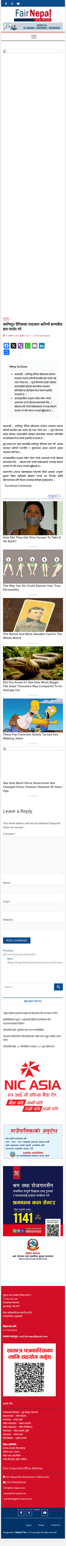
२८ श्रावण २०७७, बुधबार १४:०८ (18, 335)
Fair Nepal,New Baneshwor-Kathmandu (27, 1476)
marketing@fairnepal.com (18, 1498)
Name (7, 882)
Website (8, 919)
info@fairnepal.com (14, 1487)
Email (7, 901)
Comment (9, 833)
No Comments (43, 335)
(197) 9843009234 (15, 1482)
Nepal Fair (21, 1532)
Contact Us (55, 1525)
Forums (41, 1525)
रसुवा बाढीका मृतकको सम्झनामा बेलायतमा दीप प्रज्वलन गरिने (30, 1013)
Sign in (29, 1525)
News (6, 318)
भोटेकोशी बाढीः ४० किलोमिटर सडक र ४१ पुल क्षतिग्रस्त (28, 1046)
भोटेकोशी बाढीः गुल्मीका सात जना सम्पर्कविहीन (23, 1029)
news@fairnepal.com (15, 1493)
